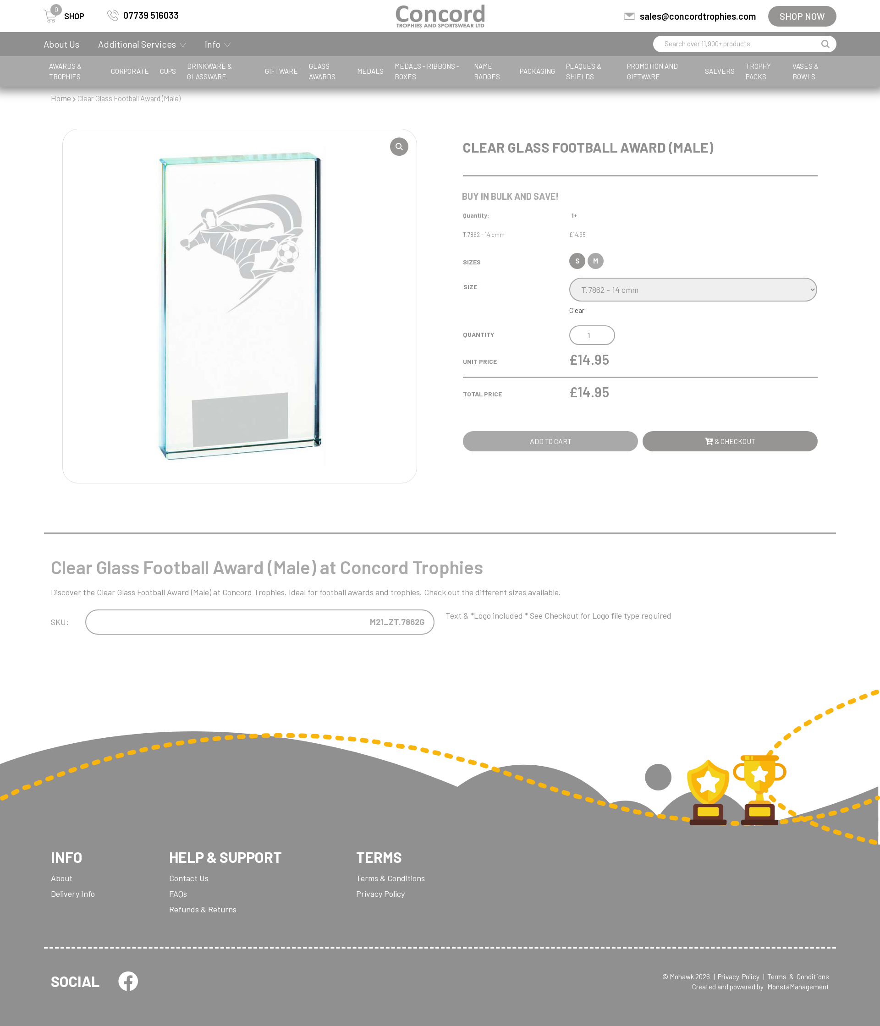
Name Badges (487, 71)
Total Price (482, 394)
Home (61, 98)
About (61, 878)
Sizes (472, 262)
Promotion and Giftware (652, 71)
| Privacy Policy (736, 976)
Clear (576, 310)
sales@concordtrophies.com (698, 16)
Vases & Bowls (805, 71)
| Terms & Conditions (796, 976)
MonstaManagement (798, 986)
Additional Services (137, 43)
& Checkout (734, 441)
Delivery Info (73, 894)
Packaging (537, 71)
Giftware (281, 71)
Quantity (478, 334)
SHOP (69, 15)
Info (212, 43)
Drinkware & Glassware (209, 71)
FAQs (178, 894)
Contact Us (189, 878)
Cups (168, 71)
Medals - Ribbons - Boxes (427, 71)
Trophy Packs (758, 71)
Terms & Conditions (390, 878)
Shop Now (802, 16)
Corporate (130, 71)
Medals (370, 71)
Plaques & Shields (583, 71)
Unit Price (480, 361)
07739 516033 (151, 15)
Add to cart (551, 441)
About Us (61, 43)
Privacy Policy (380, 894)
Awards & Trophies (65, 71)
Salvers (720, 71)
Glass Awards (322, 71)
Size (470, 287)
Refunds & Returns (202, 909)
